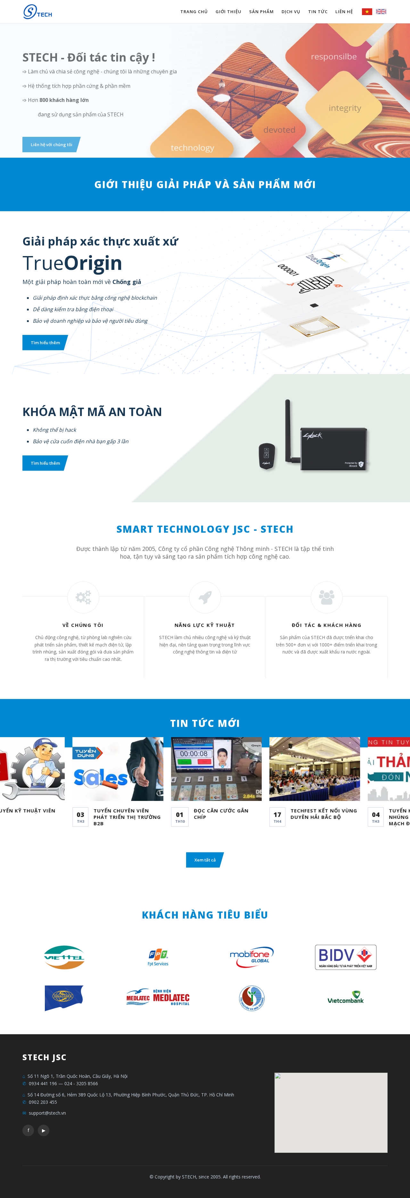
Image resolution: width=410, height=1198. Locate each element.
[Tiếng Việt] (367, 11)
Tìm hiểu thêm (45, 144)
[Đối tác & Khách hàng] (327, 597)
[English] (381, 11)
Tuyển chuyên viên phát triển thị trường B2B (109, 817)
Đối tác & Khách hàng (327, 625)
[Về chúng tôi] (83, 597)
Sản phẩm (261, 11)
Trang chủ (194, 11)
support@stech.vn (47, 1113)
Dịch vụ (291, 11)
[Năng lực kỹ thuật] (205, 597)
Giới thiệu (229, 11)
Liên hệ (344, 11)
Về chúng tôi (83, 625)
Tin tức (318, 11)
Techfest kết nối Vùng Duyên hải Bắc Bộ (306, 813)
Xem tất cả (205, 860)
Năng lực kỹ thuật (205, 625)
